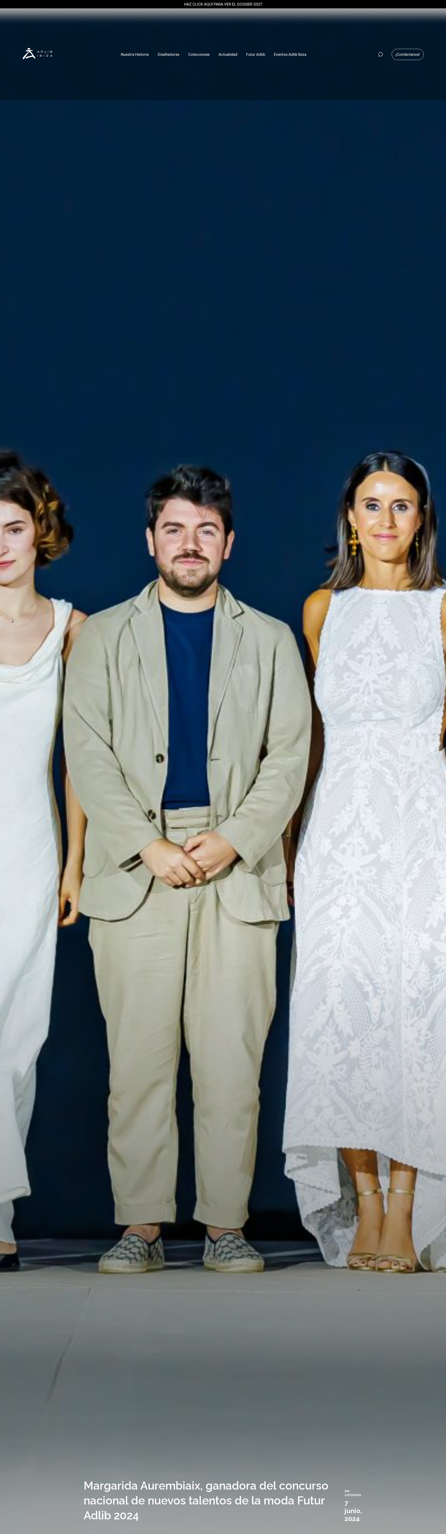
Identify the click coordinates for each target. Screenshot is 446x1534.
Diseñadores (168, 54)
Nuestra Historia (135, 54)
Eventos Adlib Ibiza (290, 54)
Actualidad (228, 54)
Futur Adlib (255, 54)
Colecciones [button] (199, 54)
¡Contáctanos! (408, 54)
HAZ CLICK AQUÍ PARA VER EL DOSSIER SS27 (223, 4)
